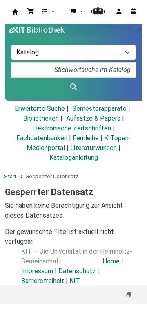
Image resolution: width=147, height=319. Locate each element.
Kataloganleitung (73, 158)
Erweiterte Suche (40, 108)
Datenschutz (77, 271)
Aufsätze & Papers (93, 118)
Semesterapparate (99, 108)
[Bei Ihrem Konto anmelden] (119, 12)
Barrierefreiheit (42, 281)
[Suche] (73, 87)
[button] (31, 12)
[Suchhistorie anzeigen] (133, 12)
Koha (15, 12)
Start (10, 176)
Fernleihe (86, 138)
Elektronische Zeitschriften (71, 128)
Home (111, 261)
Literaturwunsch (93, 148)
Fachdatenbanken (41, 138)
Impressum (37, 271)
